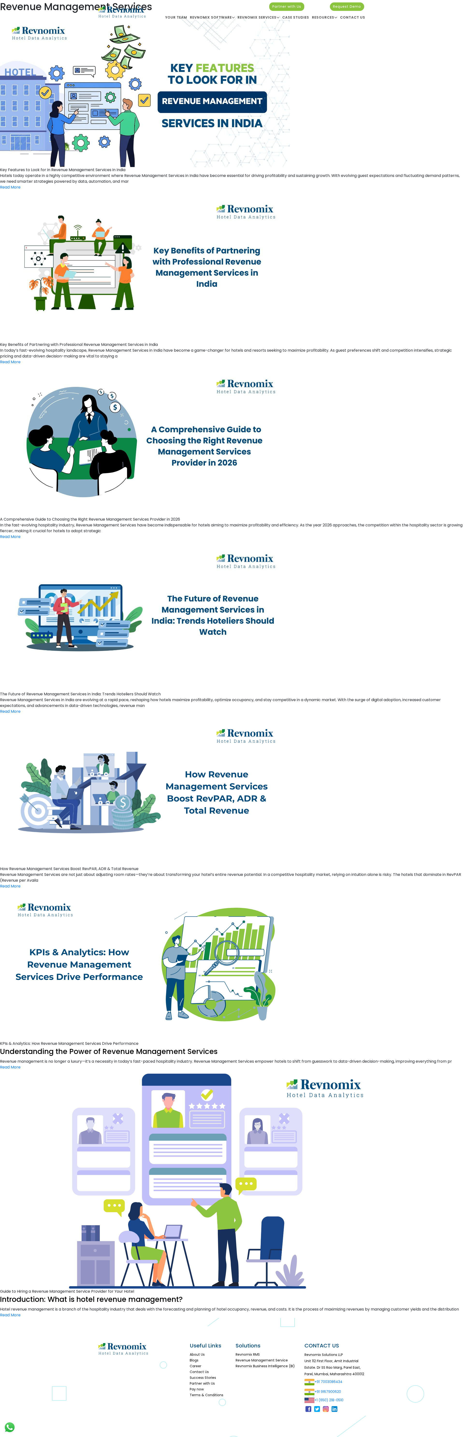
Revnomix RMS (248, 1354)
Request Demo (347, 6)
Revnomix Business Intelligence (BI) (265, 1366)
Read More (10, 187)
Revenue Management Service (262, 1360)
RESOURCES (323, 17)
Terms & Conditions (206, 1395)
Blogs (194, 1360)
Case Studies (295, 17)
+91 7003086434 (328, 1381)
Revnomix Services (257, 17)
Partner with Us (286, 6)
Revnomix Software (211, 17)
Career (195, 1366)
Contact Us (352, 17)
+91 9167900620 (327, 1391)
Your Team (176, 17)
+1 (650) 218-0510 (328, 1400)
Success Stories (203, 1377)
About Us (197, 1354)
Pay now (197, 1389)
